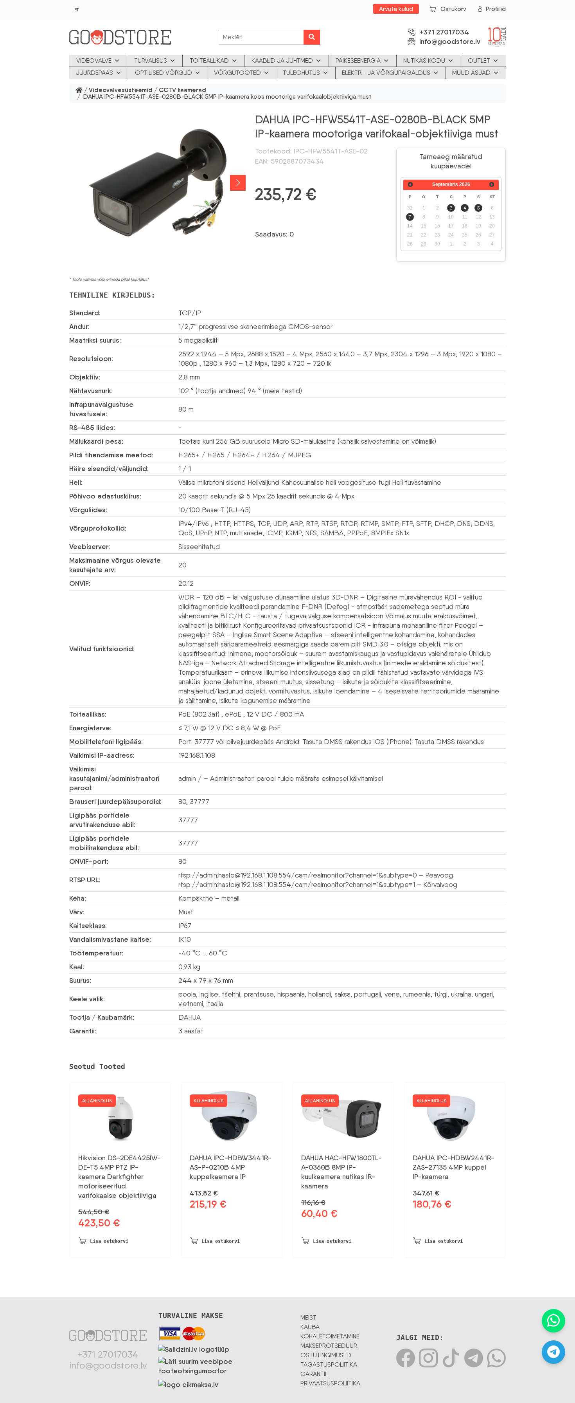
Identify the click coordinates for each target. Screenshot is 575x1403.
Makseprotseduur (328, 1345)
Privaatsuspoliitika (330, 1383)
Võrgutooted (237, 72)
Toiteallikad (209, 60)
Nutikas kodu (424, 60)
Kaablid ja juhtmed (282, 60)
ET (76, 10)
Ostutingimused (325, 1355)
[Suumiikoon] (157, 182)
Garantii (313, 1374)
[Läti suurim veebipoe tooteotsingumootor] (223, 1364)
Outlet (479, 60)
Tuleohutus (301, 72)
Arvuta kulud (396, 9)
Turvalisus (150, 60)
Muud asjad (471, 72)
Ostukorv (453, 9)
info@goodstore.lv (449, 41)
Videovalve (93, 60)
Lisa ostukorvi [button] (109, 1241)
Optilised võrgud (163, 72)
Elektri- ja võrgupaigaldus (386, 72)
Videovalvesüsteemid (121, 90)
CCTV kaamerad (182, 90)
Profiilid (496, 9)
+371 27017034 (444, 32)
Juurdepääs (94, 72)
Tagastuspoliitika (328, 1364)
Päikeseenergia (358, 60)
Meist (308, 1317)
